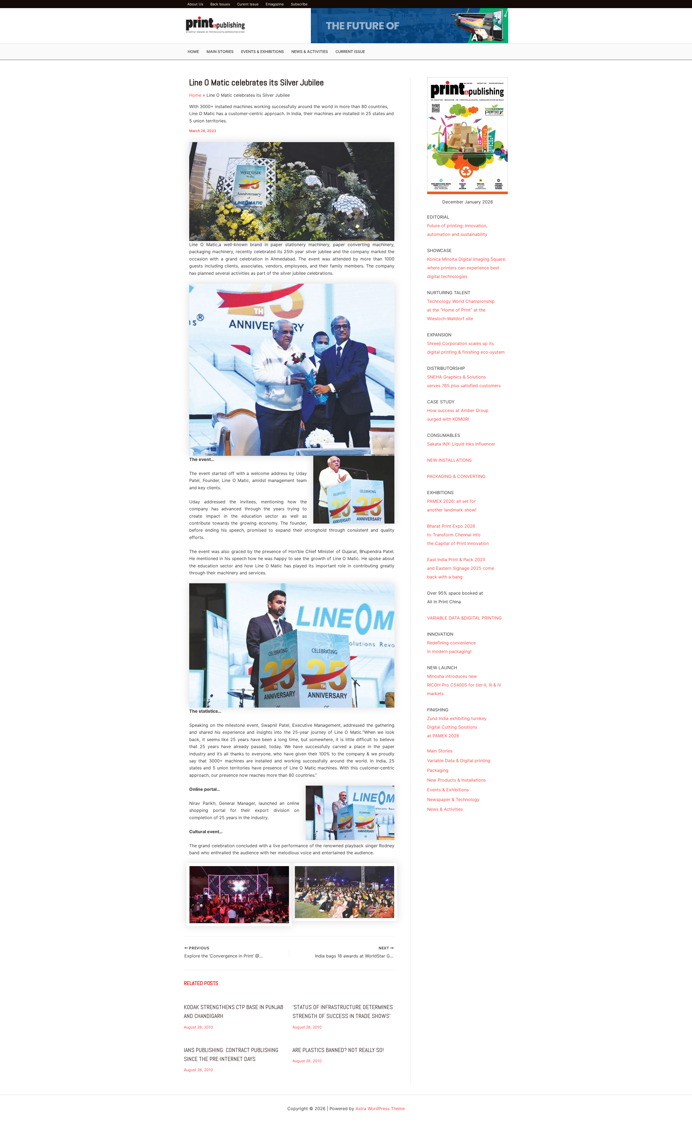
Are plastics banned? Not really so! (338, 1050)
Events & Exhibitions (448, 789)
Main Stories (440, 750)
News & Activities (445, 809)
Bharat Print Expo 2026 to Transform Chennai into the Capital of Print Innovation (458, 534)
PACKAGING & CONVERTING (456, 476)
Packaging (437, 770)
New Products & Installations (456, 780)
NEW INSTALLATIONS (449, 460)
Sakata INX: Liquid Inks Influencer (461, 444)
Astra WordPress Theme (380, 1108)
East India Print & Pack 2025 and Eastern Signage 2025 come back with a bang (460, 568)
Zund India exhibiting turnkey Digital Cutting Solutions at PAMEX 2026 (457, 727)
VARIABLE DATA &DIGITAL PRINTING (464, 618)
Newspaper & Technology (453, 799)
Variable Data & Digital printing (458, 760)
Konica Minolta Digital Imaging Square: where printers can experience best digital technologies (466, 267)
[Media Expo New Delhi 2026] (409, 25)
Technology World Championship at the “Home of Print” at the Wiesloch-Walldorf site (461, 310)
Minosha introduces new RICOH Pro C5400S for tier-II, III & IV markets (464, 685)
